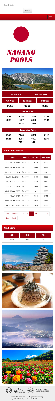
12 (47, 213)
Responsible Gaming (36, 397)
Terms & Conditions (18, 397)
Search (27, 10)
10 (36, 213)
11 (42, 213)
